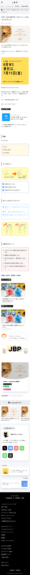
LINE (5, 458)
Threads (10, 458)
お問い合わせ (5, 565)
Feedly (22, 451)
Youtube (17, 498)
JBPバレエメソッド (6, 526)
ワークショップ (9, 6)
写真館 (3, 535)
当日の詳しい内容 (6, 509)
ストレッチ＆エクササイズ (16, 395)
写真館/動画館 (24, 6)
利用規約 (18, 570)
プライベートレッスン (7, 532)
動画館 (3, 537)
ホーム (2, 6)
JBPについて (4, 562)
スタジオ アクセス (6, 518)
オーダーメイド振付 (6, 551)
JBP (15, 2)
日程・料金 (4, 507)
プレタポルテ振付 (6, 548)
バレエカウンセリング (7, 529)
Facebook (10, 451)
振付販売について (6, 554)
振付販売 (17, 6)
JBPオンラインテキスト (7, 540)
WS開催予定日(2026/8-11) (8, 521)
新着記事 (12, 570)
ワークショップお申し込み (8, 512)
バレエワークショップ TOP (8, 504)
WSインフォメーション (7, 515)
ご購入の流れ (5, 557)
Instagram (16, 451)
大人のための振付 (6, 546)
